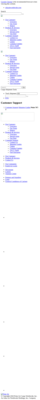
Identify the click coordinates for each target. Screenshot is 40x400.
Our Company (10, 20)
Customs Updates (16, 44)
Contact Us (14, 38)
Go (24, 87)
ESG (7, 98)
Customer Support (11, 36)
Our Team (13, 24)
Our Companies (10, 164)
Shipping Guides (16, 40)
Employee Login (11, 166)
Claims (12, 42)
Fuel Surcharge (15, 48)
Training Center (10, 174)
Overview (13, 22)
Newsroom (9, 170)
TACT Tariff (14, 46)
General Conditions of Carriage (16, 181)
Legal (7, 179)
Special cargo (14, 32)
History (12, 26)
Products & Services (12, 28)
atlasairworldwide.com (13, 8)
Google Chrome (6, 2)
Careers (8, 172)
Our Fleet (13, 34)
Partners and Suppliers (13, 177)
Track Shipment (10, 93)
